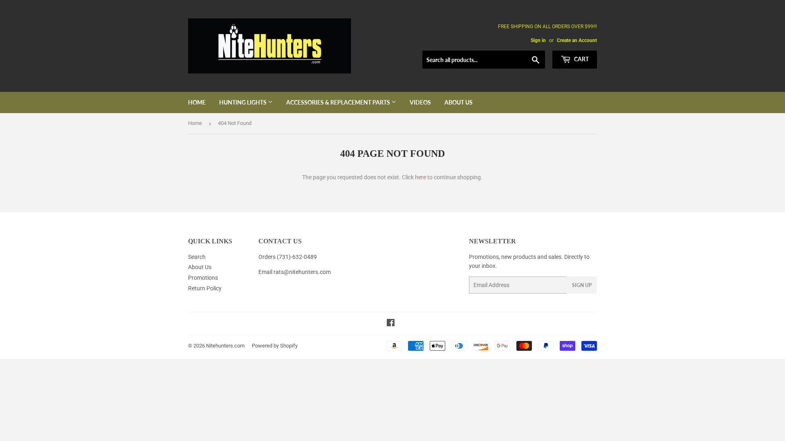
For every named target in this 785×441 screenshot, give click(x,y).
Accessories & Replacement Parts (338, 102)
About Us (458, 102)
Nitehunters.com (225, 346)
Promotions (203, 277)
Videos (420, 102)
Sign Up (582, 285)
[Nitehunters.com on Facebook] (390, 324)
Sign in (538, 40)
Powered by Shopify (275, 346)
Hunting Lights (243, 102)
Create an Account (577, 40)
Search (197, 257)
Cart (581, 59)
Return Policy (205, 288)
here (420, 177)
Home (197, 102)
